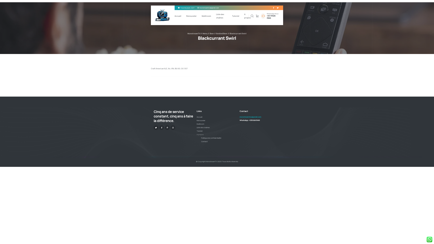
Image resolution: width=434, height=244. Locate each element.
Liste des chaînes (220, 16)
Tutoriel (235, 16)
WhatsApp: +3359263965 (250, 120)
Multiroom (206, 16)
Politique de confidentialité (211, 138)
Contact (204, 141)
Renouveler (191, 16)
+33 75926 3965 (271, 17)
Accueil (178, 16)
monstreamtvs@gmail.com (209, 8)
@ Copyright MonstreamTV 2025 (209, 161)
